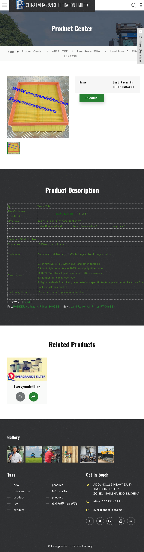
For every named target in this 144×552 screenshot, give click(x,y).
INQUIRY (92, 97)
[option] (38, 107)
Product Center (32, 51)
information (22, 491)
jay (16, 503)
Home (11, 51)
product (19, 497)
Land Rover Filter (89, 51)
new (16, 485)
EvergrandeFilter (27, 387)
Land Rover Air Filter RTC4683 (91, 306)
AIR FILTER (60, 51)
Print (26, 302)
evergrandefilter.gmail (108, 509)
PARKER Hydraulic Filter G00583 (36, 306)
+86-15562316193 (106, 501)
